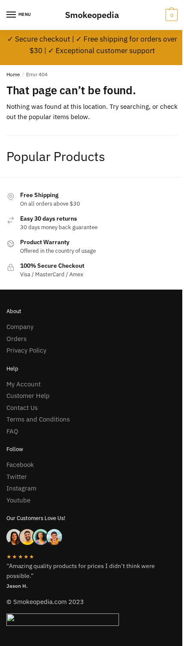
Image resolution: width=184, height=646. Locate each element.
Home (13, 74)
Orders (16, 339)
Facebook (20, 465)
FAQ (12, 431)
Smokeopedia (92, 15)
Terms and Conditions (38, 419)
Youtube (18, 500)
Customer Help (28, 396)
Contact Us (22, 408)
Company (19, 327)
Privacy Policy (26, 350)
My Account (23, 384)
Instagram (21, 488)
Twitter (16, 477)
